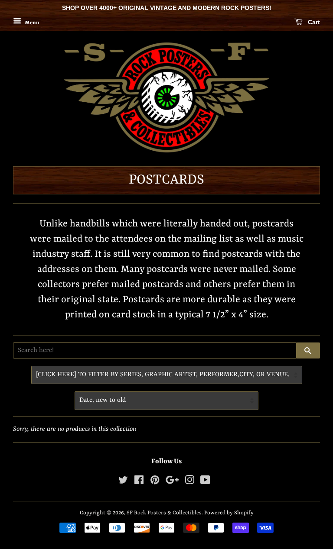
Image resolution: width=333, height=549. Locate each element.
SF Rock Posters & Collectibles (164, 513)
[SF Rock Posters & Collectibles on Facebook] (139, 482)
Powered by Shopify (229, 513)
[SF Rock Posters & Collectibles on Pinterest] (155, 482)
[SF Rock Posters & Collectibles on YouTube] (205, 482)
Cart (313, 22)
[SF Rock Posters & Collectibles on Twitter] (123, 482)
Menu (31, 22)
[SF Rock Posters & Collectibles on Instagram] (189, 482)
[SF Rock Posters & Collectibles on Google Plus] (172, 482)
